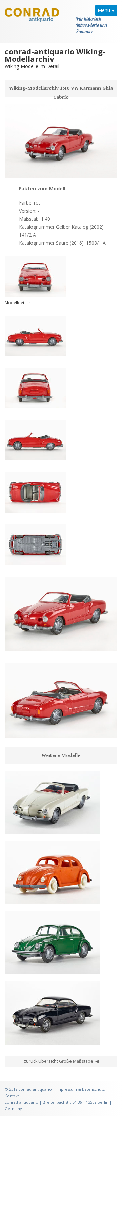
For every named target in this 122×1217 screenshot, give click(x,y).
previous (13, 169)
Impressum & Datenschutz (80, 1089)
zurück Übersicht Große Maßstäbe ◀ (61, 1061)
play (24, 169)
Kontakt (12, 1095)
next (35, 169)
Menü (104, 10)
